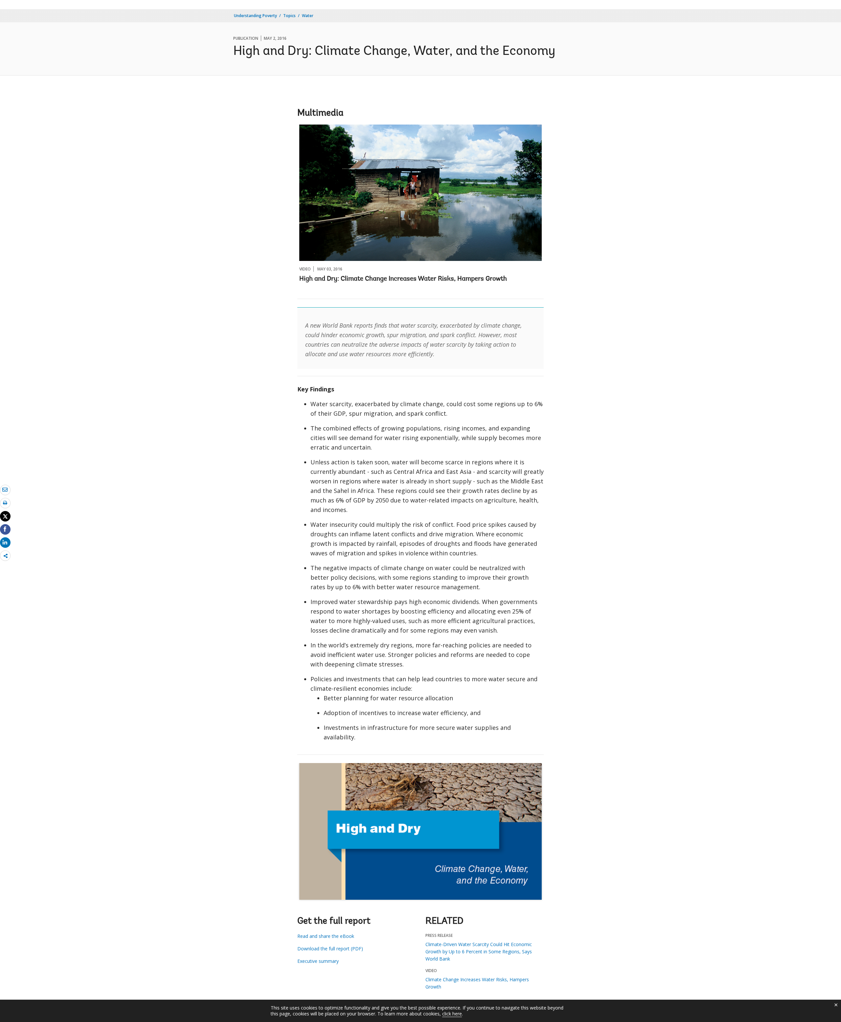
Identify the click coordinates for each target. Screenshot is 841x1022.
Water (307, 15)
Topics (289, 15)
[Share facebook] (5, 529)
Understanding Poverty (255, 15)
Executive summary (318, 961)
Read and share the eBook (325, 936)
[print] (5, 502)
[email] (5, 489)
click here (452, 1013)
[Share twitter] (5, 516)
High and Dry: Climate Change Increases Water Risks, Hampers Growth (403, 279)
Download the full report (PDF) (330, 948)
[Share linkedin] (5, 542)
